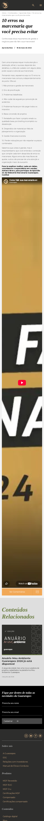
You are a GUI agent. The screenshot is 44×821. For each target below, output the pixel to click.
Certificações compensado (15, 801)
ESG (5, 757)
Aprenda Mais (25, 13)
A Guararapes (9, 753)
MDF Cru (7, 789)
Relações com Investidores (15, 762)
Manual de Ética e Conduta (15, 766)
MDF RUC (7, 785)
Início (4, 13)
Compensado (9, 797)
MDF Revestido (10, 781)
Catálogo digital (10, 816)
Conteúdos (12, 13)
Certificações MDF (11, 793)
